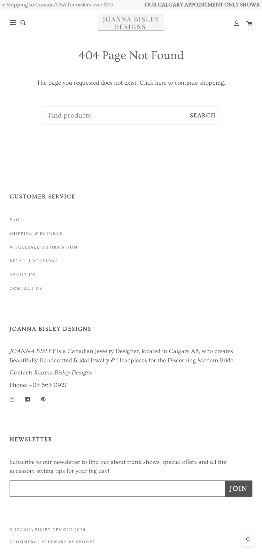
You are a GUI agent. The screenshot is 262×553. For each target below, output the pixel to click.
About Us (22, 275)
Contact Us (26, 288)
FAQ (15, 220)
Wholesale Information (44, 247)
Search (203, 115)
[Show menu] (12, 23)
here (160, 82)
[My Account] (233, 23)
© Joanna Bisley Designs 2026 (48, 530)
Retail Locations (34, 261)
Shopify (86, 542)
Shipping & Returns (36, 233)
